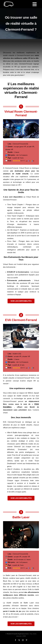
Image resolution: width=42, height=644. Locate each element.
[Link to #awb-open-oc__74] (35, 4)
